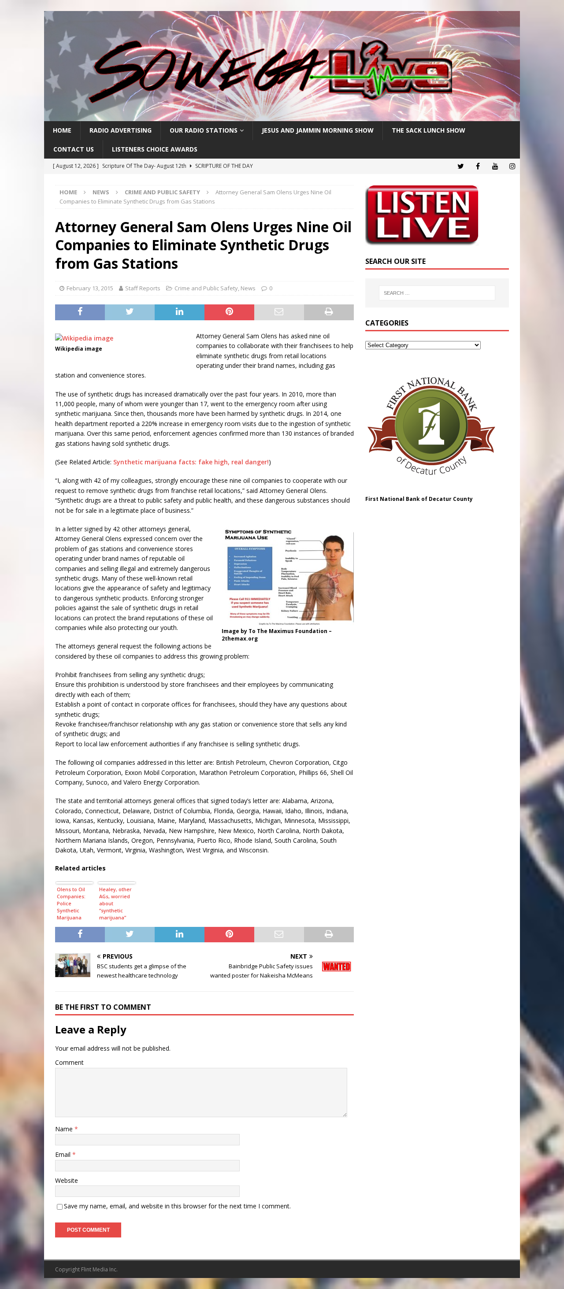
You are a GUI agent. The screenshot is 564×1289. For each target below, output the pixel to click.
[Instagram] (512, 166)
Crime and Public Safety (206, 288)
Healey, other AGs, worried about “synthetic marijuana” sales (115, 904)
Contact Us (73, 149)
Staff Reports (142, 288)
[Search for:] (437, 292)
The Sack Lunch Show (428, 130)
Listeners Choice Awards (154, 149)
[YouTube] (495, 166)
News (101, 192)
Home (62, 130)
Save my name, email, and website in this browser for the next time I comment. (177, 1206)
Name (64, 1129)
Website (66, 1180)
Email (63, 1154)
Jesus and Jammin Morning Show (318, 130)
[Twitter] (460, 166)
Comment (69, 1062)
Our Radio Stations (203, 130)
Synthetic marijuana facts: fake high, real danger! (191, 462)
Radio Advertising (120, 130)
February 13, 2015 (90, 288)
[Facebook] (478, 166)
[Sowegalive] (282, 116)
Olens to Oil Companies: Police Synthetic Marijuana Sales (71, 904)
